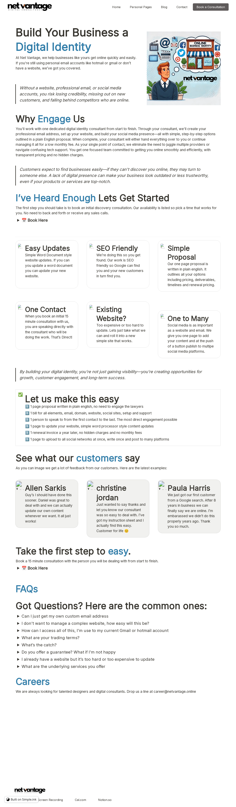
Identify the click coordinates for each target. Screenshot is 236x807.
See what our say (78, 458)
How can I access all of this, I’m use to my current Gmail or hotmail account (95, 630)
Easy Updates (47, 248)
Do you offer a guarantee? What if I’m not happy (69, 652)
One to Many (189, 318)
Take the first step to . (73, 551)
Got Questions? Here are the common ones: (111, 605)
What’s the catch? (39, 644)
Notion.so (105, 800)
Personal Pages (141, 7)
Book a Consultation (211, 7)
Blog (164, 7)
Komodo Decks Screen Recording (39, 800)
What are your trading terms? (50, 637)
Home (116, 7)
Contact (181, 7)
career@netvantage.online (175, 691)
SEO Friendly (118, 248)
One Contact (45, 309)
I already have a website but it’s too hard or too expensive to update (88, 659)
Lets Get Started (92, 197)
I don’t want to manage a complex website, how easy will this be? (85, 623)
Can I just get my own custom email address (65, 616)
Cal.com (80, 800)
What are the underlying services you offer (63, 666)
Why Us (50, 118)
